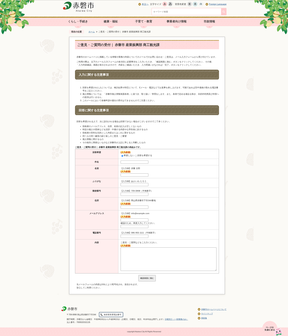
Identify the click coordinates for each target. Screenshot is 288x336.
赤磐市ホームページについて (213, 309)
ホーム (91, 31)
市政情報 (209, 21)
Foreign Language (217, 4)
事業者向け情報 (177, 21)
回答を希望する (144, 155)
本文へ (145, 4)
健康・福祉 (111, 21)
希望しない (129, 155)
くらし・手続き (78, 21)
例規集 (204, 318)
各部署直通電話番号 (112, 314)
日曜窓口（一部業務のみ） (176, 319)
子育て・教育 (143, 21)
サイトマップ (207, 314)
